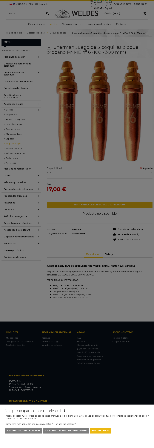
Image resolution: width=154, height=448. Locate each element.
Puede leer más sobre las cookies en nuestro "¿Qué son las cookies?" (40, 424)
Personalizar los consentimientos (66, 430)
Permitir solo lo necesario (23, 430)
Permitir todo (100, 430)
